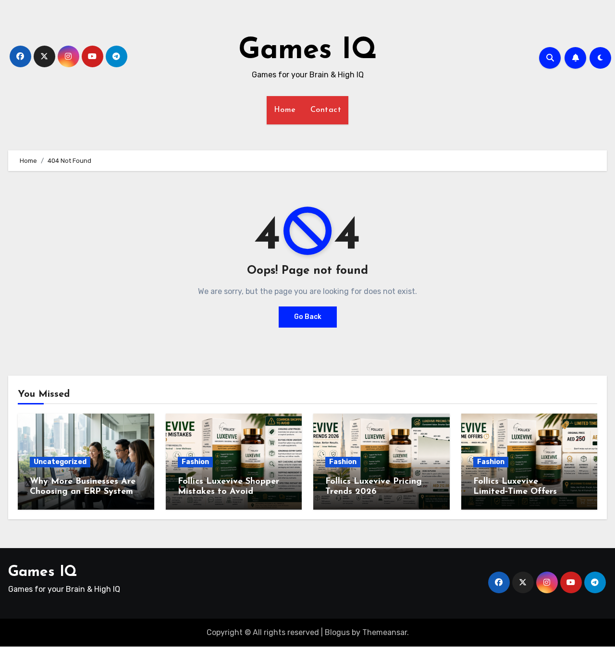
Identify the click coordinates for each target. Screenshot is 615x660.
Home (285, 110)
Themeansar (384, 632)
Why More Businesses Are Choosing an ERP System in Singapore (82, 492)
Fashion (195, 462)
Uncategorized (60, 462)
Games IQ (307, 51)
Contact (326, 110)
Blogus (337, 632)
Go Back (307, 317)
